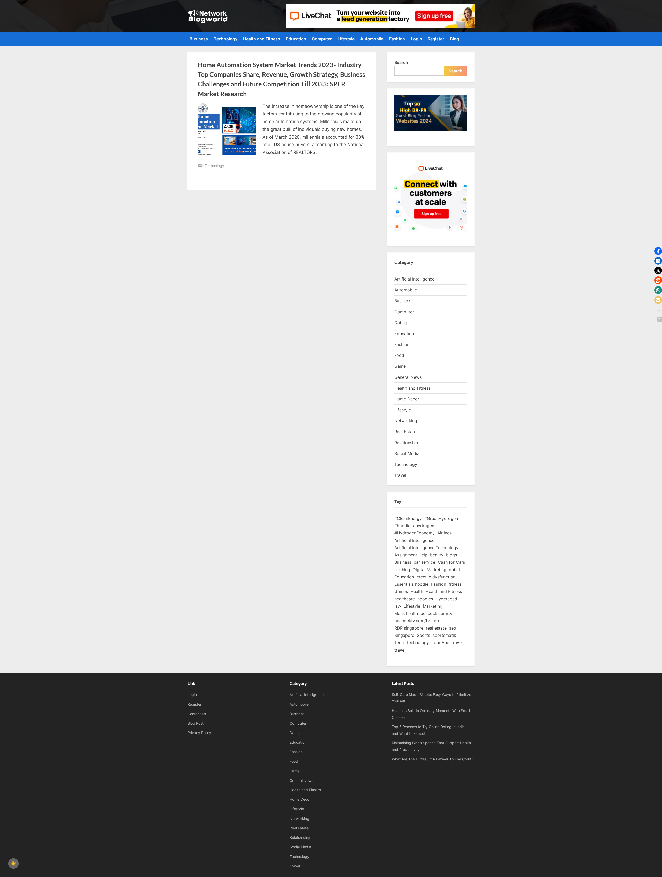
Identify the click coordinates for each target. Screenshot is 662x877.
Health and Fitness (261, 38)
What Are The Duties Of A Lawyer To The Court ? (433, 759)
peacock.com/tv (436, 613)
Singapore (404, 635)
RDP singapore (408, 628)
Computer (322, 38)
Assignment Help (410, 554)
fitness (455, 584)
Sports (423, 635)
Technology (225, 38)
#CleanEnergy (408, 518)
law (397, 606)
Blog (454, 38)
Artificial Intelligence (414, 279)
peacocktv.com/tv (412, 620)
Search (401, 62)
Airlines (444, 532)
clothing (402, 569)
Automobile (371, 38)
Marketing (432, 606)
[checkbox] (13, 863)
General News (408, 377)
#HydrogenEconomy (414, 532)
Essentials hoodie (411, 584)
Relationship (406, 442)
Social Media (406, 453)
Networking (405, 420)
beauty (436, 554)
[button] (658, 251)
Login (416, 38)
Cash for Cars (451, 562)
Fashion (397, 38)
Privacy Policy (199, 732)
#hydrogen (423, 525)
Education (296, 38)
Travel (400, 475)
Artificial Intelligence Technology (426, 547)
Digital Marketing (429, 569)
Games (401, 591)
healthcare (404, 598)
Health (416, 591)
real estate (436, 628)
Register (436, 38)
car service (424, 562)
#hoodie (402, 525)
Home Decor (406, 399)
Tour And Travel (447, 642)
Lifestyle (346, 38)
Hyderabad (446, 598)
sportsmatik (444, 635)
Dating (400, 322)
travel (399, 650)
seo (452, 628)
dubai (454, 569)
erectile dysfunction (436, 576)
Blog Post (195, 723)
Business (199, 38)
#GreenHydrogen (441, 518)
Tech (399, 642)
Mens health (406, 613)
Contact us (196, 714)
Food (399, 355)
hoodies (425, 598)
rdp (435, 620)
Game (400, 366)
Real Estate (405, 431)
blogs (451, 554)
